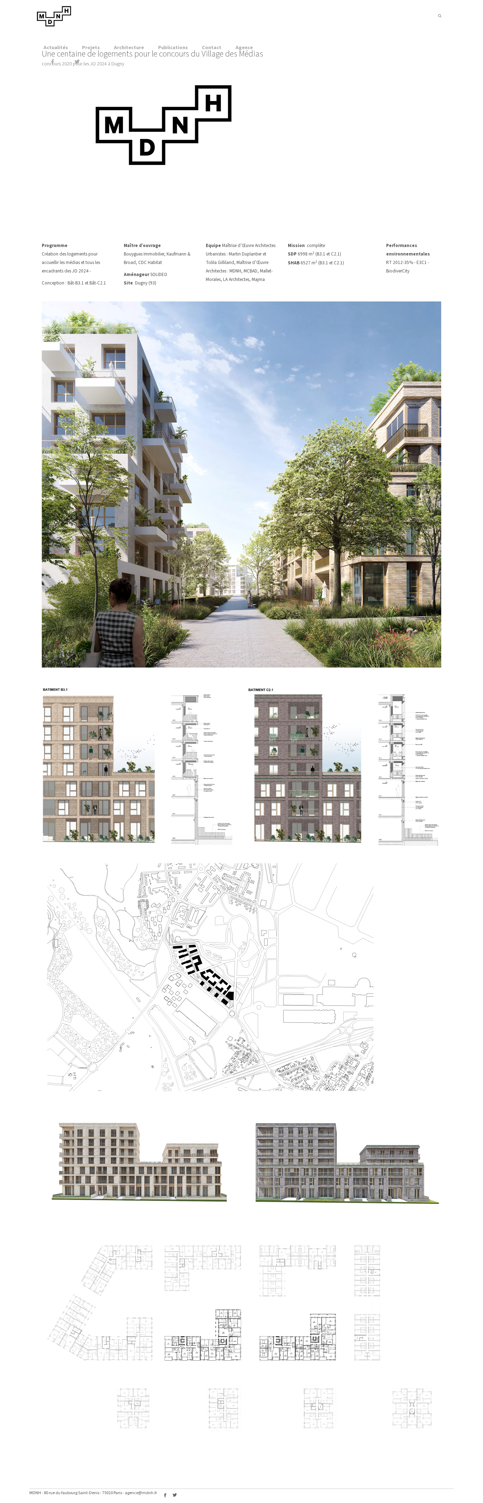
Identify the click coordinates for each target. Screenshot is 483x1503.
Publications (173, 47)
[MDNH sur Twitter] (77, 62)
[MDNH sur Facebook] (52, 62)
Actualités (55, 47)
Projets (91, 47)
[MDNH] (54, 25)
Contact (211, 47)
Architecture (129, 47)
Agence (244, 47)
